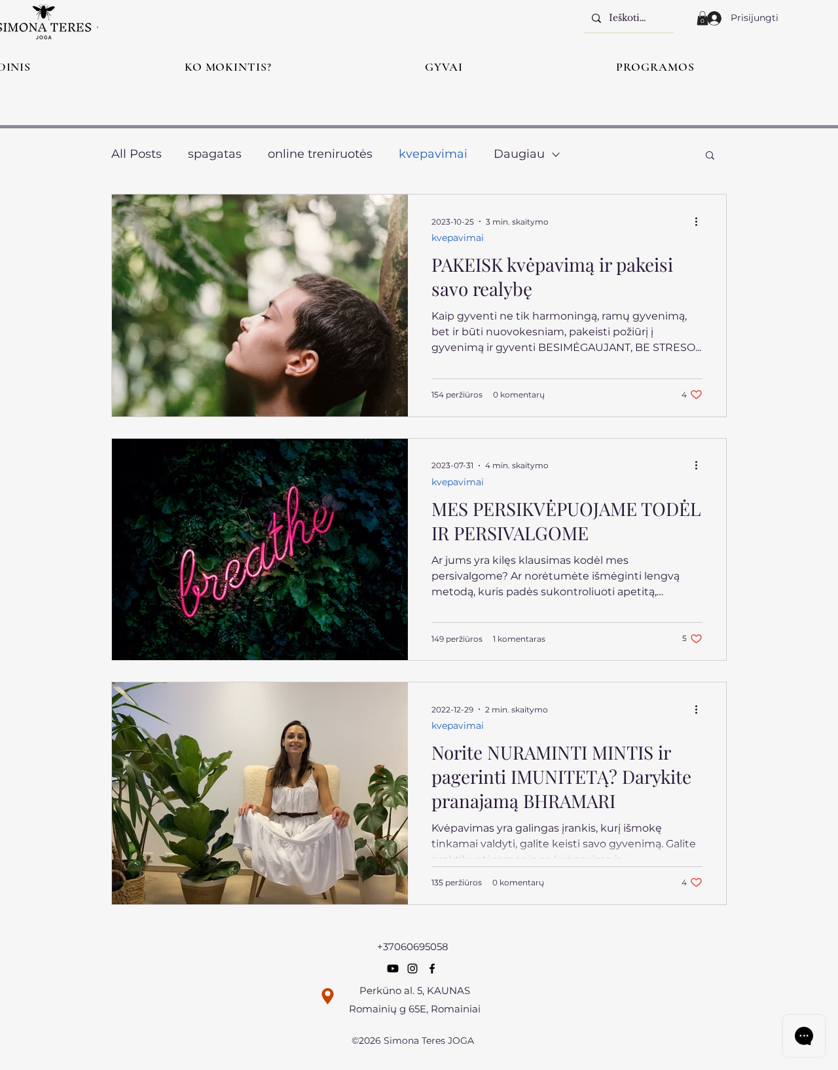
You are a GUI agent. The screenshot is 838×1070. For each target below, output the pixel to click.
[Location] (327, 996)
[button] (702, 18)
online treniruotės (320, 154)
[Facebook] (432, 968)
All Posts (136, 154)
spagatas (215, 154)
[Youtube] (392, 968)
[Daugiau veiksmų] (700, 221)
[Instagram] (412, 968)
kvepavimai (433, 154)
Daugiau (519, 154)
